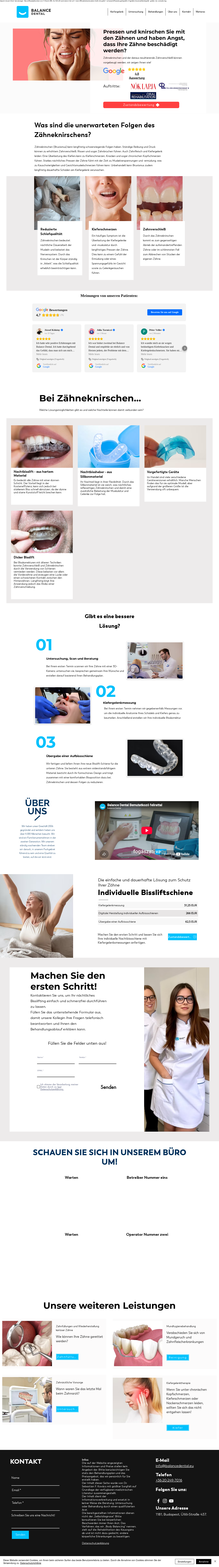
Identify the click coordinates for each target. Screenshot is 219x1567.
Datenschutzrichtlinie (30, 1563)
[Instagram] (165, 1501)
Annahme (204, 1561)
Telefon (82, 1057)
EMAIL (39, 1070)
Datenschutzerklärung (95, 1543)
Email (15, 1490)
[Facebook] (158, 1501)
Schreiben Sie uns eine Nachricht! (33, 1515)
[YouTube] (171, 1501)
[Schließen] (215, 1561)
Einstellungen (184, 1561)
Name (40, 1057)
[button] (117, 12)
